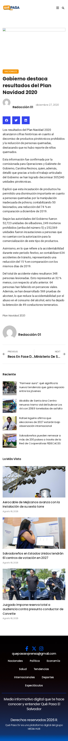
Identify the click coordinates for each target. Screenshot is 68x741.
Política (35, 661)
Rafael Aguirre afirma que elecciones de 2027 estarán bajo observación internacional (39, 422)
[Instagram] (41, 648)
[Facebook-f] (26, 648)
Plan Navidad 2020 (14, 315)
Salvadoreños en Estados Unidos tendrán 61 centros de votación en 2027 (33, 555)
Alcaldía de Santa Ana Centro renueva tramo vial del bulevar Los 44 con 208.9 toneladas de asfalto (41, 404)
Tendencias (41, 669)
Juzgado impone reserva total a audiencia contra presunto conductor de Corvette (33, 609)
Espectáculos (34, 685)
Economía (53, 661)
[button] (63, 8)
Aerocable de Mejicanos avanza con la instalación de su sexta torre (31, 504)
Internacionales (24, 677)
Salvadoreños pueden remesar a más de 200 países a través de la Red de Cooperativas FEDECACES (40, 439)
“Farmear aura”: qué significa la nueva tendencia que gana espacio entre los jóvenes (41, 387)
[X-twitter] (34, 648)
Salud (23, 669)
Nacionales (11, 71)
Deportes (48, 677)
